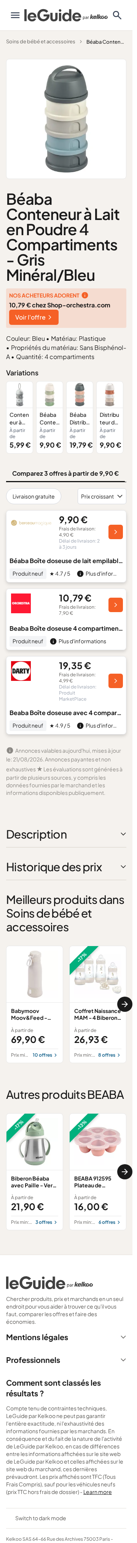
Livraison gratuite (34, 496)
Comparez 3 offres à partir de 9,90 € (65, 473)
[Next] (124, 1004)
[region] (66, 418)
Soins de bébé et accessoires (40, 41)
